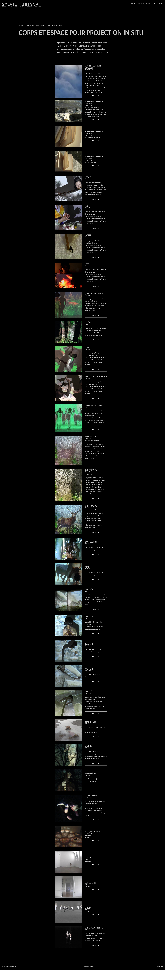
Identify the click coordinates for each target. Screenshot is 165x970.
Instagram (160, 967)
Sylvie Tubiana (20, 4)
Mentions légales (89, 967)
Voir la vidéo (96, 96)
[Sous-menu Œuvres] (143, 3)
